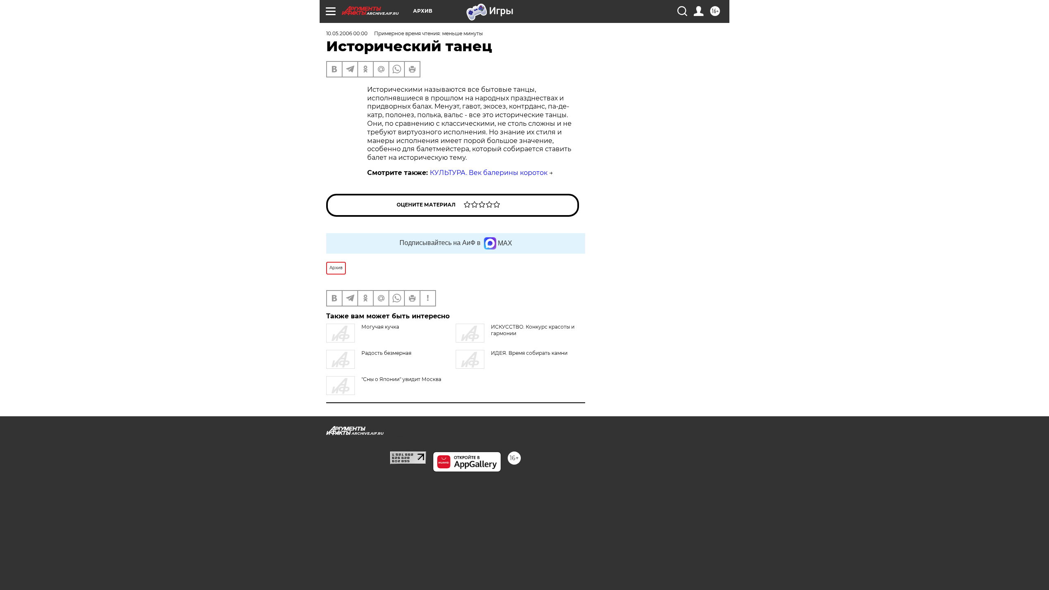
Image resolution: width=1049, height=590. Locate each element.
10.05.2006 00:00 (347, 33)
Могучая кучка (380, 327)
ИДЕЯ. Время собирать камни (529, 353)
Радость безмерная (386, 353)
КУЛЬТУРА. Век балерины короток (488, 173)
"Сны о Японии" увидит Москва (401, 379)
